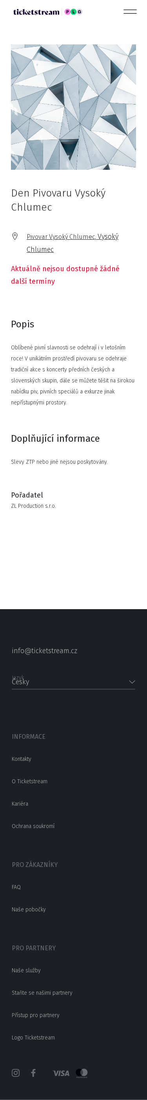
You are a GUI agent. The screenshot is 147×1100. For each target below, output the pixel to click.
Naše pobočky (29, 909)
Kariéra (20, 804)
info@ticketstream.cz (44, 650)
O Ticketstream (29, 781)
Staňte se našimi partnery (42, 993)
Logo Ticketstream (33, 1037)
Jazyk (18, 675)
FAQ (16, 887)
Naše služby (26, 970)
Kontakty (21, 759)
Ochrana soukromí (33, 826)
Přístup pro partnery (36, 1015)
